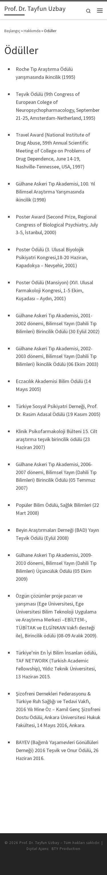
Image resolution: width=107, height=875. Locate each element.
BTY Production (66, 848)
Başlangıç (12, 30)
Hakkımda (32, 30)
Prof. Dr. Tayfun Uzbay (39, 842)
